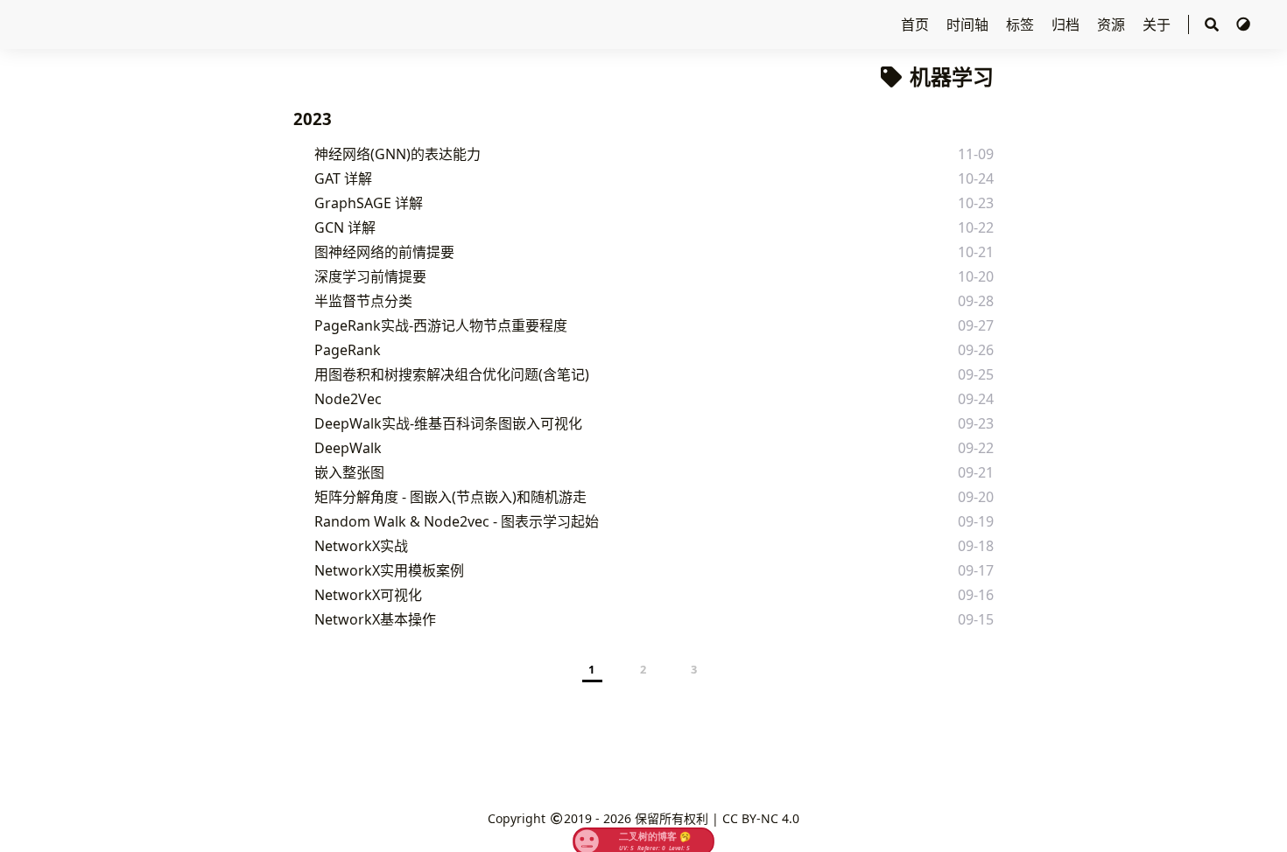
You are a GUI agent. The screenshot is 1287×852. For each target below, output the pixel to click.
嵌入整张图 (349, 472)
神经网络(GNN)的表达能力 (397, 154)
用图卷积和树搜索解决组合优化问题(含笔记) (451, 374)
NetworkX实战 (361, 545)
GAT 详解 (343, 178)
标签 (1021, 24)
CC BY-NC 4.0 (760, 818)
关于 (1158, 24)
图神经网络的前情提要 (384, 252)
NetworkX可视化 (368, 594)
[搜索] (1211, 24)
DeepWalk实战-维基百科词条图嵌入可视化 (448, 423)
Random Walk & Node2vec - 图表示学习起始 (456, 521)
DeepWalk (348, 447)
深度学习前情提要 (370, 276)
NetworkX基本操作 (375, 619)
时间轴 (969, 24)
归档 (1067, 24)
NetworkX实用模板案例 (389, 570)
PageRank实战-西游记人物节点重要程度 (440, 325)
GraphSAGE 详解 (368, 203)
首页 (916, 24)
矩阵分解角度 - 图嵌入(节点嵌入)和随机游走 (450, 496)
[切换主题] (1243, 24)
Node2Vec (348, 399)
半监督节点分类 (363, 301)
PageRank (347, 350)
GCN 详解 (345, 227)
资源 (1113, 24)
